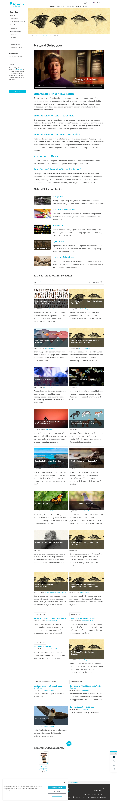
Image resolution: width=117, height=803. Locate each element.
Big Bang (12, 15)
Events (63, 6)
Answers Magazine (50, 348)
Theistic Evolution (15, 41)
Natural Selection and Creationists (54, 115)
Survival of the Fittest (63, 257)
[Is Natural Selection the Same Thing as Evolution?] (44, 757)
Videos (69, 6)
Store (58, 6)
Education (78, 6)
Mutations (58, 225)
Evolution (45, 36)
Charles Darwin (14, 18)
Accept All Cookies (57, 787)
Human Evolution (14, 25)
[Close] (65, 782)
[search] (101, 282)
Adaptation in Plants (46, 156)
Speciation (58, 241)
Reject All (57, 791)
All (40, 281)
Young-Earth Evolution (16, 47)
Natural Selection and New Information (57, 134)
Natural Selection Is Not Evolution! (54, 93)
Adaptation (58, 196)
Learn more (97, 790)
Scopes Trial (13, 37)
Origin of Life (13, 34)
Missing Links (13, 28)
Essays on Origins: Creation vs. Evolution (55, 592)
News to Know (84, 709)
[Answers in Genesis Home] (17, 4)
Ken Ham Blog (84, 309)
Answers (52, 6)
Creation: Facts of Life (51, 620)
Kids (73, 6)
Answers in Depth (49, 309)
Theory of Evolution (15, 44)
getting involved (73, 782)
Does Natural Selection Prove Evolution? (57, 169)
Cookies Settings (57, 796)
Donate (85, 6)
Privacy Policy (19, 69)
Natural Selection (54, 36)
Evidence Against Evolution (17, 21)
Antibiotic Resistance (64, 209)
